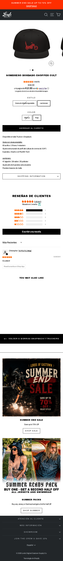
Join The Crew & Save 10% (30, 539)
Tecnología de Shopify (31, 558)
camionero (44, 103)
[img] (7, 257)
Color (31, 112)
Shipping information (32, 176)
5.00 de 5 (37, 202)
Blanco (27, 118)
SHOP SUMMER (31, 510)
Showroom (31, 532)
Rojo (37, 118)
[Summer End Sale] (31, 387)
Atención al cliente (31, 519)
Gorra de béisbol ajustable (24, 103)
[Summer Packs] (31, 467)
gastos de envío (22, 91)
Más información (31, 525)
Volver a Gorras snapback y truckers (33, 339)
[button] (28, 82)
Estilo (31, 98)
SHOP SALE (31, 431)
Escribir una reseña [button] (31, 231)
